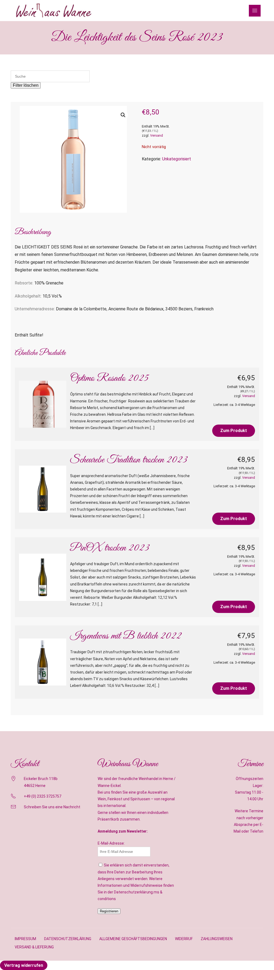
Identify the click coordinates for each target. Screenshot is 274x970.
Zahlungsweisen (217, 939)
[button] (123, 115)
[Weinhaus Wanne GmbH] (53, 10)
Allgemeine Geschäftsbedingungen (133, 939)
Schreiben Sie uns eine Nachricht (52, 807)
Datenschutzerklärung (67, 939)
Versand (156, 135)
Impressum (25, 939)
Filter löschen (26, 85)
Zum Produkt (233, 430)
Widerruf (184, 939)
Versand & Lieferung (34, 947)
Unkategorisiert (176, 158)
